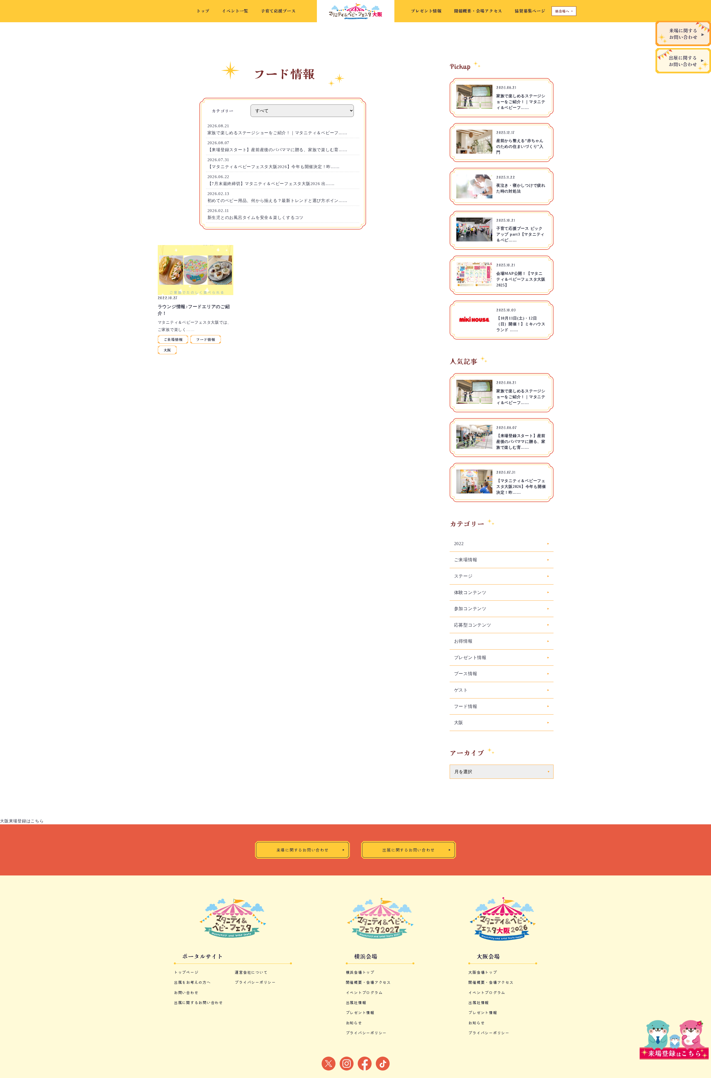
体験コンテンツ (470, 592)
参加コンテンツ (470, 608)
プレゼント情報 (426, 11)
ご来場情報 (173, 339)
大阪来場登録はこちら (22, 821)
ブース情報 (465, 673)
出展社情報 (356, 1002)
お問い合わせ (186, 992)
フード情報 (205, 339)
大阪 (167, 350)
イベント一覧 (235, 11)
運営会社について (251, 972)
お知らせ (354, 1022)
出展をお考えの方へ (192, 982)
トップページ (186, 972)
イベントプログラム (364, 992)
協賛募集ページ (530, 11)
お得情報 (463, 641)
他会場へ (562, 11)
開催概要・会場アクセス (478, 11)
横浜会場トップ (360, 972)
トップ (202, 11)
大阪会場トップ (482, 972)
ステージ (463, 576)
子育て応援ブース (280, 11)
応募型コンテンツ (472, 625)
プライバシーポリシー (255, 982)
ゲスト (461, 690)
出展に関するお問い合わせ (198, 1002)
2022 (459, 543)
